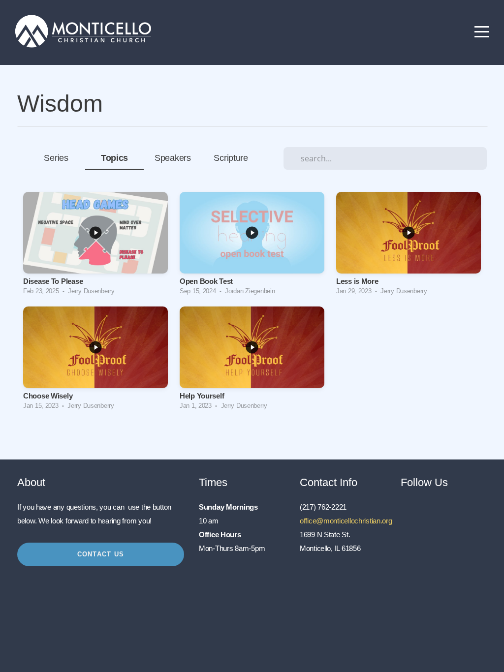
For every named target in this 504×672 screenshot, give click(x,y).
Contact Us (101, 554)
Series (56, 158)
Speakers (173, 158)
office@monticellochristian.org (346, 521)
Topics (114, 158)
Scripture (231, 158)
